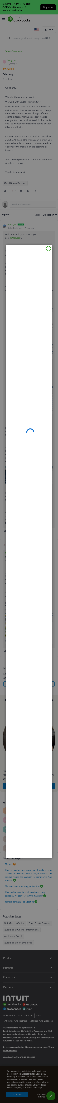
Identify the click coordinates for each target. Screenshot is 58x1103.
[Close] (48, 248)
